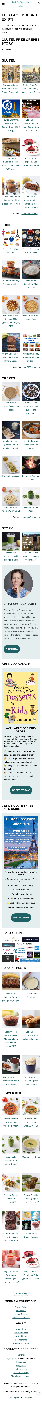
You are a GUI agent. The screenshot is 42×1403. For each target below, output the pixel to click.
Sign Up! (10, 1358)
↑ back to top (21, 1294)
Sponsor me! (21, 1340)
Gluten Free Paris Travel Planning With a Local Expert (31, 88)
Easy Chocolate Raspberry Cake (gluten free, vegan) (31, 161)
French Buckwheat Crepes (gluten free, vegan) (11, 406)
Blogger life (21, 1365)
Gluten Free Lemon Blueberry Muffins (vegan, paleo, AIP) (11, 200)
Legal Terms (21, 1314)
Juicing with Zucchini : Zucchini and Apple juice (10, 556)
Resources (21, 1362)
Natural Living (21, 1369)
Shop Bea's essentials (21, 1376)
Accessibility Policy (21, 1318)
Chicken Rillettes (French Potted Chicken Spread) (11, 444)
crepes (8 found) (30, 517)
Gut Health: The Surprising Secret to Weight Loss (31, 556)
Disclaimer (21, 1310)
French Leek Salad (11, 476)
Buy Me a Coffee (21, 1343)
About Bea (21, 1329)
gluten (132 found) (29, 213)
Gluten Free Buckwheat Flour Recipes (31, 284)
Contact (21, 1355)
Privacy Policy (21, 1307)
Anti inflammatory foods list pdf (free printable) (31, 357)
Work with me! (21, 1336)
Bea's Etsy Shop (21, 1373)
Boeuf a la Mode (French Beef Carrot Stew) (31, 444)
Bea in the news (21, 1333)
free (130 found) (30, 367)
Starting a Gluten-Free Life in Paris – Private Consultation (11, 88)
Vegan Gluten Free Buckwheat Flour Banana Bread (11, 357)
